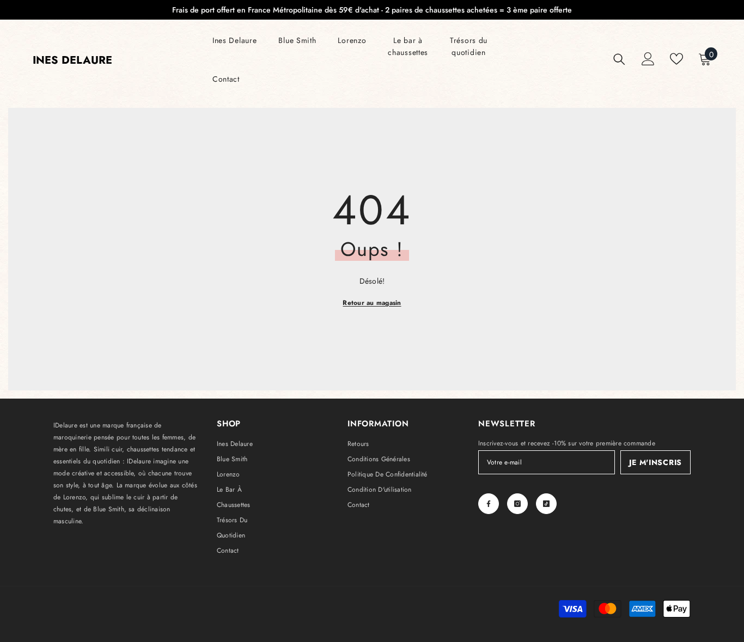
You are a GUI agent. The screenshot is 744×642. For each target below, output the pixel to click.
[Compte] (648, 58)
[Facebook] (488, 503)
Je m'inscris (655, 462)
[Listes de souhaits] (676, 58)
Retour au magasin (372, 303)
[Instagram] (517, 503)
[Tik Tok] (546, 503)
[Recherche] (619, 59)
